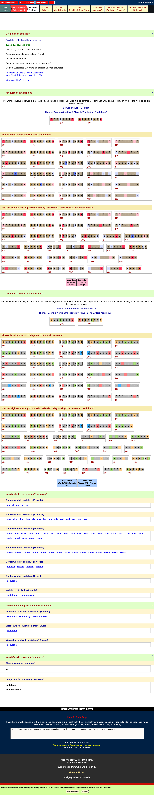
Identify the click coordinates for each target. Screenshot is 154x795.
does (9, 533)
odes (93, 533)
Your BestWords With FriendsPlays (87, 483)
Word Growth (60, 9)
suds (9, 538)
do (8, 505)
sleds (91, 552)
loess (59, 552)
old (62, 519)
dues (38, 533)
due (21, 519)
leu (50, 519)
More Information (73, 792)
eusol (43, 552)
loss (79, 533)
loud (86, 533)
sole (128, 533)
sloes (99, 552)
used (31, 538)
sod (68, 519)
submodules (27, 595)
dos (15, 519)
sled (100, 533)
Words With (97, 9)
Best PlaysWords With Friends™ (116, 9)
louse (75, 552)
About (70, 709)
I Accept (85, 792)
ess (39, 519)
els (33, 519)
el (13, 505)
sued (17, 538)
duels (35, 552)
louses (29, 566)
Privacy (82, 709)
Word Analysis (41, 2)
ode (56, 519)
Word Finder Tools (27, 2)
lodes (51, 552)
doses (18, 552)
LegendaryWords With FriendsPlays (67, 483)
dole (17, 533)
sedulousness (40, 616)
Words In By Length (137, 9)
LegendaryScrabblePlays (82, 282)
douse (27, 552)
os (17, 505)
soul (141, 533)
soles (115, 552)
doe (9, 519)
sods (114, 533)
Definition (46, 9)
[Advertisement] (77, 22)
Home (64, 709)
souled (39, 566)
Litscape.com (145, 2)
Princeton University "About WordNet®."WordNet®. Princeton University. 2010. (25, 74)
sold (121, 533)
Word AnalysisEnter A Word (18, 9)
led (44, 519)
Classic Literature (8, 2)
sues (24, 538)
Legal (76, 709)
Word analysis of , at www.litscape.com (77, 745)
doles (10, 552)
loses (67, 552)
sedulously (13, 595)
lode (66, 533)
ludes (83, 552)
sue (79, 519)
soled (107, 552)
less (53, 533)
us (27, 505)
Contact (89, 709)
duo (28, 519)
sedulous (12, 581)
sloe (107, 533)
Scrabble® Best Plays (79, 9)
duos (45, 533)
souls (123, 552)
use (85, 519)
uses (39, 538)
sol (73, 519)
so (22, 505)
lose (72, 533)
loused (20, 566)
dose (23, 533)
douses (11, 566)
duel (31, 533)
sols (134, 533)
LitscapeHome (5, 9)
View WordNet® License (18, 80)
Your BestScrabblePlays (71, 282)
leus (59, 533)
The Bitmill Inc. (77, 772)
